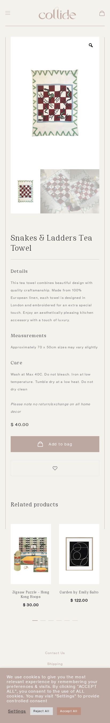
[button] (35, 619)
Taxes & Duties (55, 685)
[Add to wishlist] (55, 468)
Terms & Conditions (55, 696)
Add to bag (59, 444)
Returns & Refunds (55, 674)
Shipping (55, 664)
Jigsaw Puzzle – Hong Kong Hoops (31, 594)
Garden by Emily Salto (79, 592)
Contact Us (55, 653)
